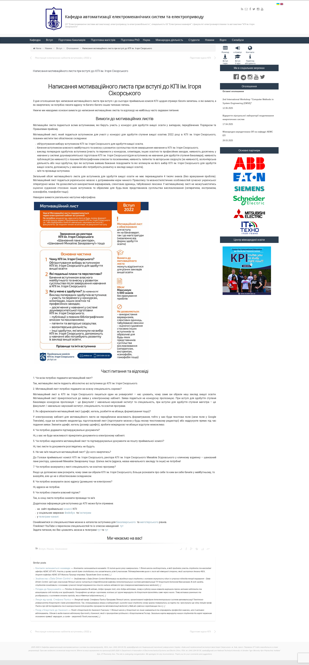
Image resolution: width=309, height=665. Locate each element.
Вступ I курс (225, 62)
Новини (210, 40)
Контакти (250, 52)
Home (38, 48)
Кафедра (35, 40)
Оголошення (72, 48)
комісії (68, 508)
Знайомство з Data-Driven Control (53, 578)
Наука (147, 40)
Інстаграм (85, 512)
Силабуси (238, 40)
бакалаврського (126, 522)
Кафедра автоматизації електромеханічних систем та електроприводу (134, 16)
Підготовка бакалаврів (72, 40)
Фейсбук (70, 512)
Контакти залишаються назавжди (53, 568)
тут (121, 526)
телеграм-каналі (49, 516)
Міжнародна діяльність (170, 40)
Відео (223, 40)
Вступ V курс (238, 62)
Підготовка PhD (130, 40)
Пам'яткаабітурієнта (250, 62)
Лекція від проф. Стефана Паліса (53, 599)
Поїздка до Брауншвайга (48, 588)
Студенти (194, 40)
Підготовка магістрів (103, 40)
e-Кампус (238, 52)
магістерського (149, 522)
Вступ (50, 40)
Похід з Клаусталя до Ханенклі (51, 609)
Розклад (225, 52)
